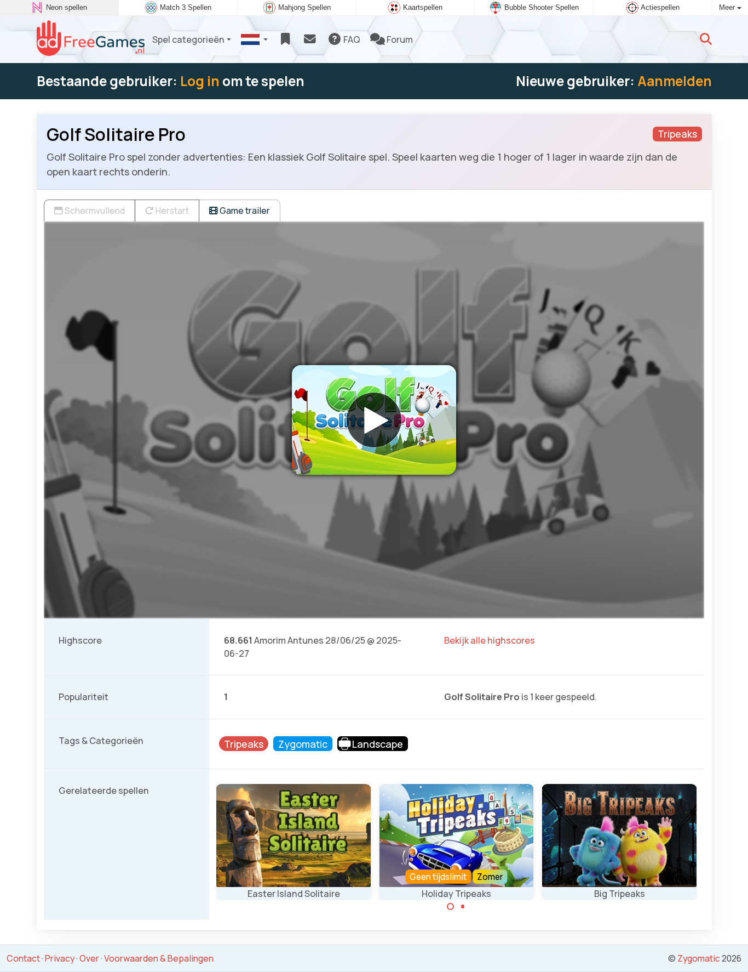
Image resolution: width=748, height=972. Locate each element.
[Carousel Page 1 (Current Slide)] (450, 907)
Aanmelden (674, 81)
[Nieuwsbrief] (309, 39)
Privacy (59, 958)
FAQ (351, 39)
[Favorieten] (285, 39)
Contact (23, 958)
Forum (399, 39)
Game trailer (244, 210)
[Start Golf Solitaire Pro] (374, 420)
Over (89, 958)
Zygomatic (698, 958)
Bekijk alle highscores (489, 640)
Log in (200, 81)
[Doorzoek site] (706, 39)
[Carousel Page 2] (463, 907)
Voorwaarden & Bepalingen (159, 958)
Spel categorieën (188, 39)
